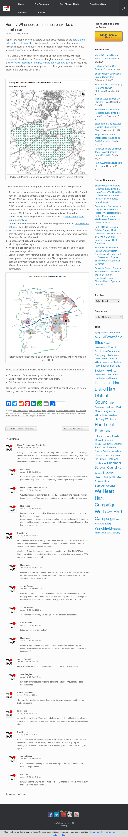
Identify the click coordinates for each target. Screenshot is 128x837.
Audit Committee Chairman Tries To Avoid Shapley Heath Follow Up (108, 152)
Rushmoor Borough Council (108, 465)
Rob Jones (25, 469)
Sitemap (64, 825)
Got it (64, 834)
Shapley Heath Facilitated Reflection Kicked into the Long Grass (107, 113)
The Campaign (42, 4)
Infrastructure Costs (107, 436)
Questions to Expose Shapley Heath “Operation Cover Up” (108, 260)
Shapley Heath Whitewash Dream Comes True (108, 75)
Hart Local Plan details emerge (21, 429)
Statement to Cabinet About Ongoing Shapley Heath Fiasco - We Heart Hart (108, 209)
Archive (41, 12)
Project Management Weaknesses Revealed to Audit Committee (107, 138)
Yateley (116, 532)
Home (21, 4)
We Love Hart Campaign (27, 415)
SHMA (116, 477)
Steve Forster (26, 756)
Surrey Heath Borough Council (105, 483)
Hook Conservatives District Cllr (31, 445)
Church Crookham (105, 349)
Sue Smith (22, 532)
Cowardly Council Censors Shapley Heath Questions (106, 240)
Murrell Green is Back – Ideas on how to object (106, 57)
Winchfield (41, 415)
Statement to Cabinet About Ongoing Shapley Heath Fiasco (108, 127)
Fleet (108, 370)
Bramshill (100, 337)
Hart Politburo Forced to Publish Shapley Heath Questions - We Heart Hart (108, 230)
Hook (108, 430)
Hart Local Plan (35, 410)
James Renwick (27, 586)
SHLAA (108, 477)
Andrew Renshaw (25, 692)
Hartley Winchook (48, 410)
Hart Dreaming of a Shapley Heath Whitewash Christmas (108, 88)
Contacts (22, 12)
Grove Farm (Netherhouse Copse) (106, 376)
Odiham (118, 443)
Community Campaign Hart (107, 353)
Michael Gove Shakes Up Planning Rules (107, 100)
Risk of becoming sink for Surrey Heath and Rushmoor (107, 459)
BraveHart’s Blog (98, 4)
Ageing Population (102, 332)
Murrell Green (103, 440)
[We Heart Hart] (6, 8)
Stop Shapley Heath (69, 4)
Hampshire (104, 382)
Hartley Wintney (71, 413)
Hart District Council (20, 410)
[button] (123, 8)
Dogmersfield (107, 362)
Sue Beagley (26, 622)
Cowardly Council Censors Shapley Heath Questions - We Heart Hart (108, 271)
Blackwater (115, 332)
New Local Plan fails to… (75, 429)
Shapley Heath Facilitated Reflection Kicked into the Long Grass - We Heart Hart (109, 189)
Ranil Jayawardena (112, 451)
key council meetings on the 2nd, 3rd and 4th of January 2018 (40, 62)
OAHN (110, 443)
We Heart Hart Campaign (65, 410)
